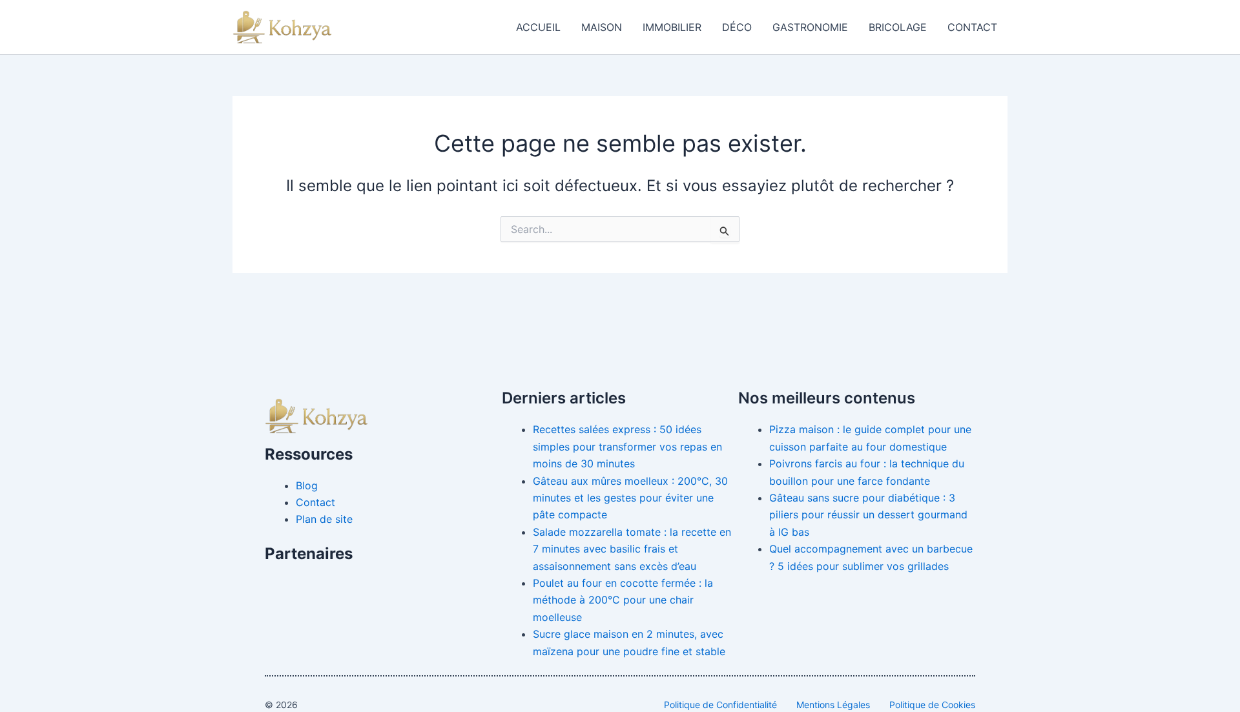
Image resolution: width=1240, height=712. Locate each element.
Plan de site (324, 519)
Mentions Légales (833, 704)
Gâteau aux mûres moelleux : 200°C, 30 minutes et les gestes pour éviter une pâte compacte (630, 498)
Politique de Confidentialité (720, 704)
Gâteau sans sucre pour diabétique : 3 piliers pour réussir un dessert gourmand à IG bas (868, 514)
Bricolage (898, 27)
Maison (601, 27)
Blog (307, 485)
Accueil (538, 27)
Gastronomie (810, 27)
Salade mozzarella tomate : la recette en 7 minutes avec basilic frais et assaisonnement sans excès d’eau (632, 549)
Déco (737, 27)
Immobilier (672, 27)
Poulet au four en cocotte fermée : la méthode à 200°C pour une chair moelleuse (623, 600)
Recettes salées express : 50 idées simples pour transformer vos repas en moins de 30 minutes (627, 446)
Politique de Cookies (932, 704)
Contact (972, 27)
